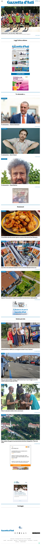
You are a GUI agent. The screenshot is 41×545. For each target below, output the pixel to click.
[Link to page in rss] (22, 533)
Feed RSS (5, 540)
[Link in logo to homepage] (7, 530)
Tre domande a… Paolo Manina (9, 185)
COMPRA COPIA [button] (20, 74)
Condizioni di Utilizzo (23, 541)
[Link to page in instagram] (15, 533)
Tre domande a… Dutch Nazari (9, 155)
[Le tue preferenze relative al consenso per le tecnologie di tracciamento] (39, 543)
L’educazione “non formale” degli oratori (11, 33)
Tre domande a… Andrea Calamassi (10, 124)
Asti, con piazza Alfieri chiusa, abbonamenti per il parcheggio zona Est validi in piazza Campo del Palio (19, 380)
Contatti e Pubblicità (10, 540)
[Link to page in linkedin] (24, 533)
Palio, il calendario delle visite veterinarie (12, 410)
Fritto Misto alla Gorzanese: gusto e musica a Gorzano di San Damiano (19, 237)
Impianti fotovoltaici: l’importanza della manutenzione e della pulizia (19, 297)
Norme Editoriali (30, 540)
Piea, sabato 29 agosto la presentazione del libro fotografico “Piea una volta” (19, 441)
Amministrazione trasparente (23, 540)
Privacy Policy (35, 540)
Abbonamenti (16, 540)
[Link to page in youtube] (19, 533)
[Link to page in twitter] (26, 533)
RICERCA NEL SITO (36, 1)
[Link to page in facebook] (17, 533)
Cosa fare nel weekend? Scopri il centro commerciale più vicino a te (18, 267)
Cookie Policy (17, 541)
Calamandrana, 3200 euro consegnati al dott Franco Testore (17, 349)
